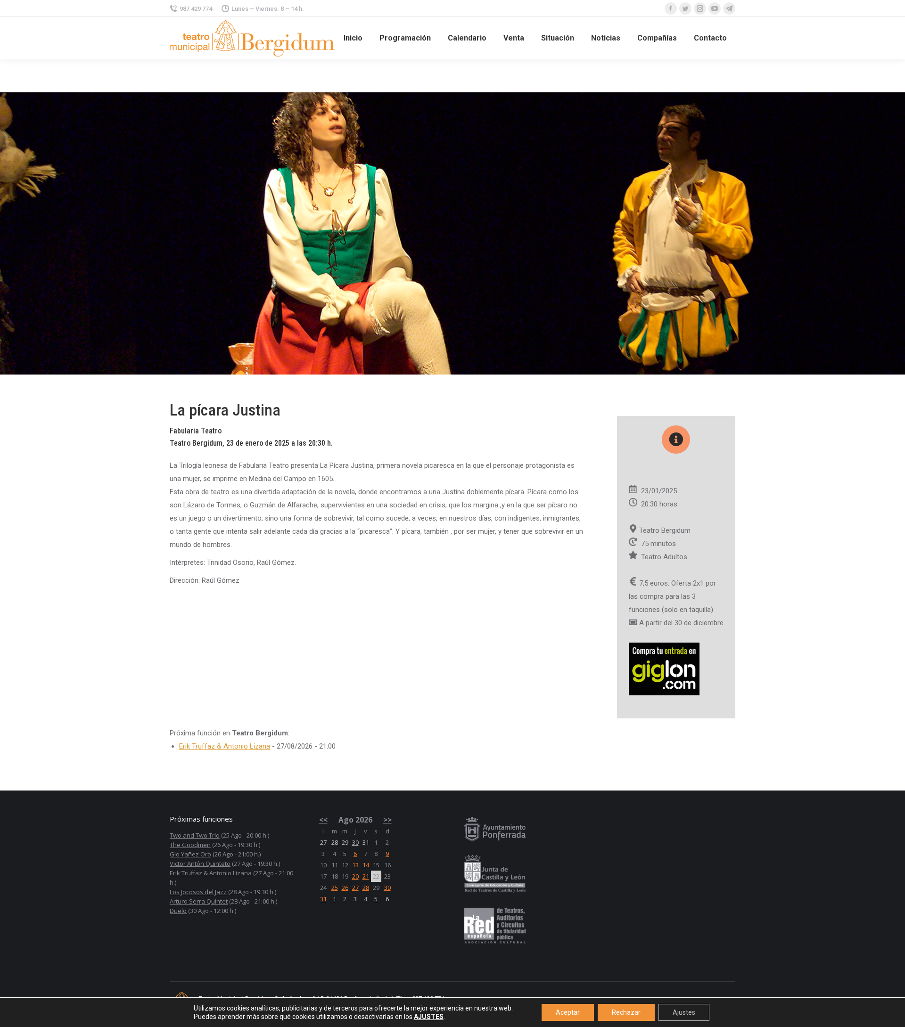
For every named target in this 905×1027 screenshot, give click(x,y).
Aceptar (568, 1012)
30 (355, 842)
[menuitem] (353, 38)
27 (355, 887)
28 (365, 887)
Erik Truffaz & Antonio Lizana (224, 746)
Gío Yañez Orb (190, 854)
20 (355, 876)
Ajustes (684, 1012)
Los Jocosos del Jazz (198, 892)
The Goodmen (190, 844)
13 (355, 865)
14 (365, 865)
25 (334, 887)
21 (365, 876)
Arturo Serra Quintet (199, 901)
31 (323, 899)
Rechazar (626, 1012)
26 (345, 887)
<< (323, 820)
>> (387, 820)
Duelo (178, 910)
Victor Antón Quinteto (200, 863)
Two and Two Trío (195, 835)
